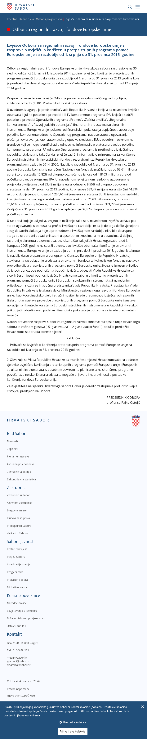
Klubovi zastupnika (18, 518)
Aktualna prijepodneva (20, 464)
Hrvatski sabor (25, 6)
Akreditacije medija (18, 564)
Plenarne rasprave (18, 456)
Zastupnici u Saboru (19, 495)
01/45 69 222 (21, 650)
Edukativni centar (17, 587)
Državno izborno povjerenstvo (26, 618)
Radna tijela (26, 19)
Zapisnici (12, 449)
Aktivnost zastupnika (19, 503)
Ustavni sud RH (16, 626)
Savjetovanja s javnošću (22, 610)
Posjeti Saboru (16, 557)
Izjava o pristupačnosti (21, 695)
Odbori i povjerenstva (49, 19)
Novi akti (12, 441)
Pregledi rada (15, 572)
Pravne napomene (18, 689)
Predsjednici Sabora (19, 526)
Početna (12, 19)
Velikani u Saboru (17, 533)
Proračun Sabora (17, 579)
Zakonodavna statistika (21, 479)
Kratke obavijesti (17, 549)
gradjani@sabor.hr (18, 661)
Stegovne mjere (17, 510)
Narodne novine (17, 603)
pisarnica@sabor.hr (18, 665)
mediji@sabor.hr (17, 657)
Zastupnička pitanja (19, 472)
